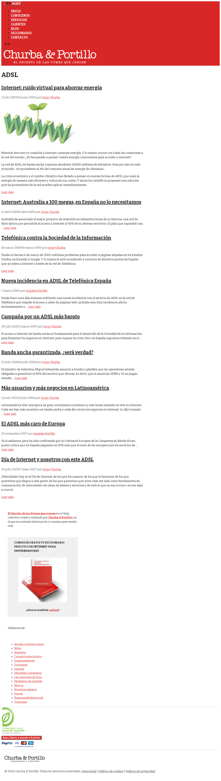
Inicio (16, 11)
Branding (20, 652)
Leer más (7, 192)
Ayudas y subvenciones (29, 644)
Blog (15, 28)
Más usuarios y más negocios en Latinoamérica (55, 388)
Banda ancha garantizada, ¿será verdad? (47, 352)
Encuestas (21, 664)
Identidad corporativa (28, 673)
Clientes (18, 24)
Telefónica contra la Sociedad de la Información (56, 238)
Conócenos (20, 15)
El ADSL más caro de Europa (33, 424)
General (19, 669)
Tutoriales (20, 702)
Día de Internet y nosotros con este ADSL (47, 459)
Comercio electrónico (28, 656)
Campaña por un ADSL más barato (40, 317)
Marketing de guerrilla (28, 681)
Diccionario (21, 33)
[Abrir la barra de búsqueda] (7, 44)
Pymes (18, 693)
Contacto (19, 37)
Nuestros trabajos (25, 689)
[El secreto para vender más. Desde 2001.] (25, 764)
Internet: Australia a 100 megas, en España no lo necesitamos (71, 202)
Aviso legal (89, 771)
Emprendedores (24, 660)
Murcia (18, 685)
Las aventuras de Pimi (28, 677)
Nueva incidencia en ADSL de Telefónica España (56, 281)
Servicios (19, 20)
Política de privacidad (140, 771)
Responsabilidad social (28, 697)
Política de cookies (111, 771)
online (54, 610)
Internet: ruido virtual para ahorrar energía (51, 88)
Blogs (17, 648)
